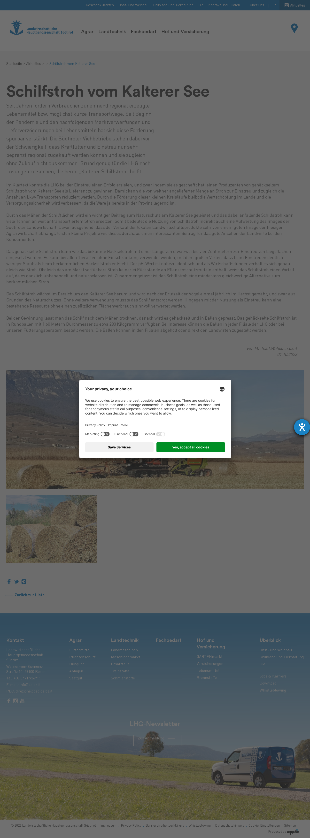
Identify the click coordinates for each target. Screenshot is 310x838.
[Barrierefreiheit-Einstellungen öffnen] (302, 427)
